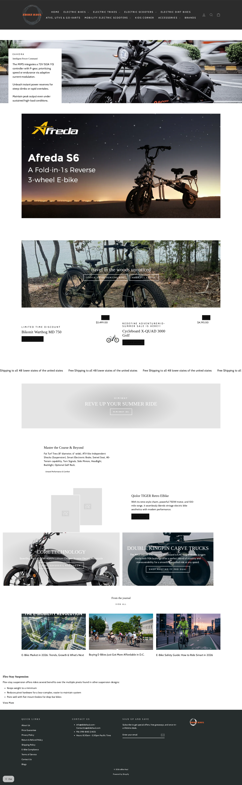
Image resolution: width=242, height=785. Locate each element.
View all (121, 604)
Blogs (24, 764)
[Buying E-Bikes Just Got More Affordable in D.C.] (121, 632)
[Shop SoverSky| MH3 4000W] (61, 559)
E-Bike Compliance (30, 749)
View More (9, 702)
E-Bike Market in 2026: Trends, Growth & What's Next (53, 655)
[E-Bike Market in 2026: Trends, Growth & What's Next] (54, 632)
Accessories (168, 17)
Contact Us (27, 759)
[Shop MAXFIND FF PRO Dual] (167, 559)
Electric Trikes (105, 12)
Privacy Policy (28, 735)
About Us (26, 725)
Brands (190, 17)
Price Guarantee (29, 730)
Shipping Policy (28, 745)
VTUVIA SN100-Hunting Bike (105, 277)
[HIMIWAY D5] (121, 406)
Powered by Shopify (121, 774)
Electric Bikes (75, 12)
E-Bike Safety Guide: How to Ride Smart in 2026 (184, 655)
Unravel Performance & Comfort (57, 471)
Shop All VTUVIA (144, 277)
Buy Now (140, 516)
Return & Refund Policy (32, 740)
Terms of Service (29, 754)
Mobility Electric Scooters (107, 17)
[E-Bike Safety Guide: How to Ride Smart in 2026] (188, 632)
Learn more (32, 339)
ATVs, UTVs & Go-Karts (63, 17)
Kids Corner (144, 17)
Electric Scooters (139, 12)
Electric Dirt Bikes (176, 12)
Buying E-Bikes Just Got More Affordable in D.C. (117, 654)
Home (55, 12)
